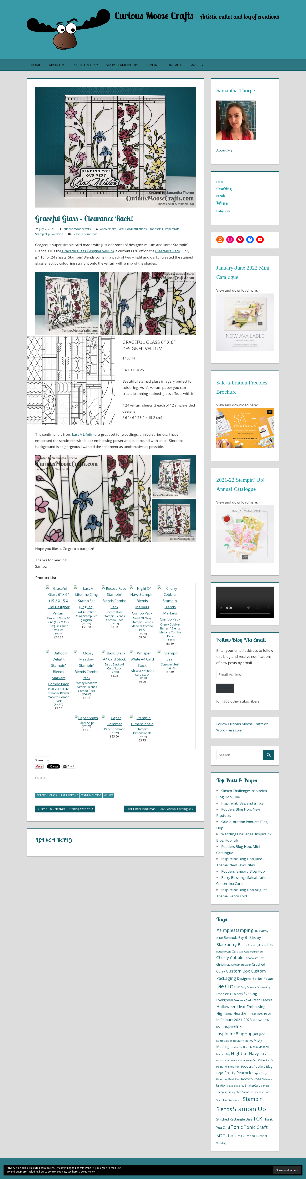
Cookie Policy (87, 1171)
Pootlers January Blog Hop (243, 871)
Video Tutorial (257, 1136)
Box (270, 945)
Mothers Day (223, 1054)
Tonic (237, 1127)
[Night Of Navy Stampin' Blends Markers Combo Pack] (142, 613)
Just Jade (259, 1034)
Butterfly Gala (223, 951)
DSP (237, 987)
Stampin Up (249, 1109)
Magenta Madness (226, 1040)
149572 (114, 623)
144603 (58, 704)
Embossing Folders (229, 994)
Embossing (155, 229)
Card (120, 229)
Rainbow (221, 1079)
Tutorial (230, 1135)
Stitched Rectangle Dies (234, 1119)
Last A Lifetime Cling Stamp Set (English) (86, 616)
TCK (257, 1118)
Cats (241, 951)
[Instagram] (230, 239)
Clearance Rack (167, 251)
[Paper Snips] (86, 717)
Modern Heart (241, 1047)
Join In (152, 65)
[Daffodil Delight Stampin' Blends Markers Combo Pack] (58, 684)
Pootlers (247, 1066)
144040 (142, 633)
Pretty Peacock (237, 1072)
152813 (170, 667)
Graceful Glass (46, 795)
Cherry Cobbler (230, 957)
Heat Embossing (251, 1006)
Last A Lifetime (84, 434)
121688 (114, 671)
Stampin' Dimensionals (142, 731)
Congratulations (136, 229)
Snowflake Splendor (253, 1092)
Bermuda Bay (234, 937)
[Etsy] (220, 239)
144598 (170, 639)
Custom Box (238, 971)
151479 (86, 623)
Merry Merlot (244, 1040)
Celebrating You (253, 951)
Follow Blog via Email (241, 639)
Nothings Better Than (239, 1060)
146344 (58, 633)
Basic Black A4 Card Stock (114, 666)
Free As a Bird (242, 1000)
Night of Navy (245, 1053)
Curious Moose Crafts (154, 15)
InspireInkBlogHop (234, 1033)
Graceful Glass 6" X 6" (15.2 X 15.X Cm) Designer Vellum (58, 624)
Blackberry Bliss (231, 944)
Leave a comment (84, 234)
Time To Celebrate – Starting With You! (64, 809)
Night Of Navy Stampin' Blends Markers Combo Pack (142, 624)
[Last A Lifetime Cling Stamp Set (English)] (86, 606)
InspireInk (232, 1026)
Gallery (196, 65)
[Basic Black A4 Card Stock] (114, 659)
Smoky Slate (234, 1092)
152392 (114, 732)
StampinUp (42, 234)
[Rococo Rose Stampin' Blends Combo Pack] (114, 606)
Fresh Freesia (262, 1000)
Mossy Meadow (259, 1047)
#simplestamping (234, 930)
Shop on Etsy (86, 65)
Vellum (108, 795)
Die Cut (224, 986)
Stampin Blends (91, 795)
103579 (86, 726)
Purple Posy (259, 1073)
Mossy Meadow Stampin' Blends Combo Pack (86, 687)
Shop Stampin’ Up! (122, 65)
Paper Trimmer (114, 729)
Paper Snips (86, 723)
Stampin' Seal (170, 664)
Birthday (253, 937)
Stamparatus (235, 1100)
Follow (225, 688)
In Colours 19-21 (260, 1013)
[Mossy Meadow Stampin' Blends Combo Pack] (86, 677)
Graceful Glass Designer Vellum (87, 251)
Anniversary (108, 229)
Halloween (226, 1006)
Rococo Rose (251, 1079)
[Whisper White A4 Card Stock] (142, 665)
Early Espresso (248, 987)
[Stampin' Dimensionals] (142, 723)
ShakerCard (252, 1085)
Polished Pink (232, 1066)
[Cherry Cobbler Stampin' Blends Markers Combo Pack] (170, 619)
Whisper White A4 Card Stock (142, 673)
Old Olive (259, 1060)
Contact (173, 65)
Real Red (234, 1079)
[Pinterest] (240, 239)
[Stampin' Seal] (170, 659)
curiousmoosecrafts (77, 229)
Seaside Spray (235, 1085)
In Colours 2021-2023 (234, 1019)
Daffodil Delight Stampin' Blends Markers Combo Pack (58, 695)
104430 (142, 736)
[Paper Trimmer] (114, 723)
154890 (86, 694)
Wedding (57, 234)
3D (256, 931)
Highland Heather (232, 1013)
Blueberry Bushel (257, 945)
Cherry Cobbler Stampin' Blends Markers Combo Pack (170, 630)
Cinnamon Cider (241, 964)
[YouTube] (260, 239)
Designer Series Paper (255, 978)
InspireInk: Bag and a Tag (242, 803)
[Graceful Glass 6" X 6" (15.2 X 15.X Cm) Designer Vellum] (58, 613)
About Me (57, 65)
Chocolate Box (255, 958)
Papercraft (172, 229)
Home (36, 65)
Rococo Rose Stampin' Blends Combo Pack (114, 616)
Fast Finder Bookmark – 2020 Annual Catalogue (157, 809)
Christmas (223, 964)
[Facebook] (250, 239)
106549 (142, 678)
